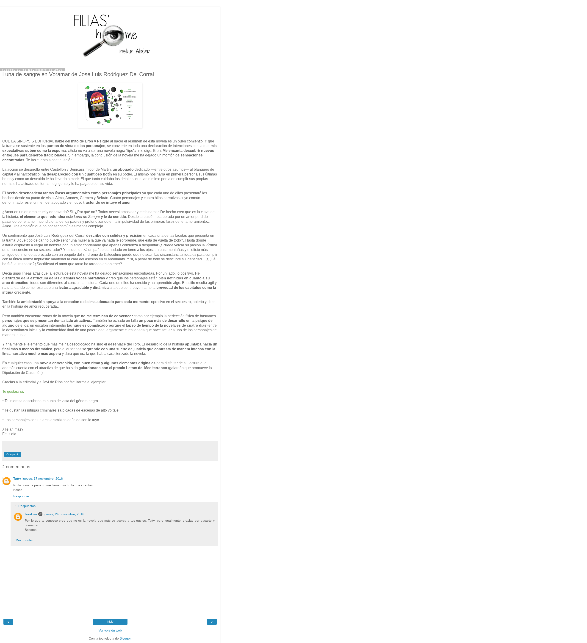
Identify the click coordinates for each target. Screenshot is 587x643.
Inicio (110, 621)
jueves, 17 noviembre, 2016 (42, 478)
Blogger (125, 638)
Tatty (17, 478)
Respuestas (27, 506)
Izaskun (31, 514)
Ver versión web (110, 630)
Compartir (12, 454)
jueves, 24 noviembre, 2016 (64, 514)
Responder (21, 496)
